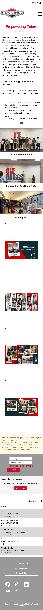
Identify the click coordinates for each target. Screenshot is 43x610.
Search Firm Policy (21, 568)
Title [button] (3, 507)
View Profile (37, 3)
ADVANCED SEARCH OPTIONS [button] (21, 466)
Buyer (3, 511)
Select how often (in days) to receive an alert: (20, 484)
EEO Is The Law (21, 563)
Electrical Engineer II (9, 530)
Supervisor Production (9, 521)
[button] (36, 14)
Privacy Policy (21, 573)
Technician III (6, 539)
